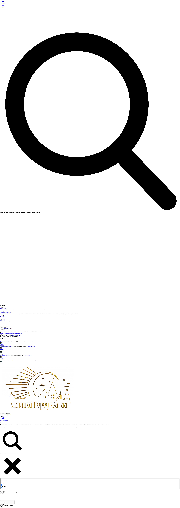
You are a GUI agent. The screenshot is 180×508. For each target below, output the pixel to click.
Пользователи (5, 333)
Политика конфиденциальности (5, 414)
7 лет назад (28, 341)
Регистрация (20, 333)
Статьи (3, 2)
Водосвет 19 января (3, 308)
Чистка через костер (3, 350)
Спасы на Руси (2, 320)
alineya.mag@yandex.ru (4, 420)
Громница (2, 330)
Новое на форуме (10, 333)
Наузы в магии (2, 316)
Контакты (3, 3)
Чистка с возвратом (3, 355)
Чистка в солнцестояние (4, 341)
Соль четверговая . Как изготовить (6, 326)
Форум (3, 1)
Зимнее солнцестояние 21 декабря (5, 312)
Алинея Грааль (11, 341)
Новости (3, 6)
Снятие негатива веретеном (4, 346)
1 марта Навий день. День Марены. (6, 328)
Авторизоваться (15, 333)
